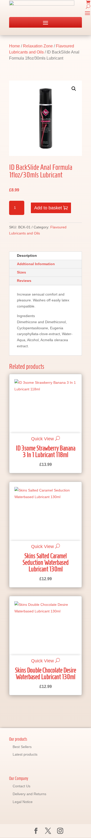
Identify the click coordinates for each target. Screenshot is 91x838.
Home (14, 46)
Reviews (24, 281)
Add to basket (48, 207)
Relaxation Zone (38, 46)
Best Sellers (22, 747)
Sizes (21, 272)
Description (27, 255)
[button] (73, 88)
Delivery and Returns (29, 794)
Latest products (25, 754)
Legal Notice (23, 802)
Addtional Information (36, 264)
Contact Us (21, 786)
